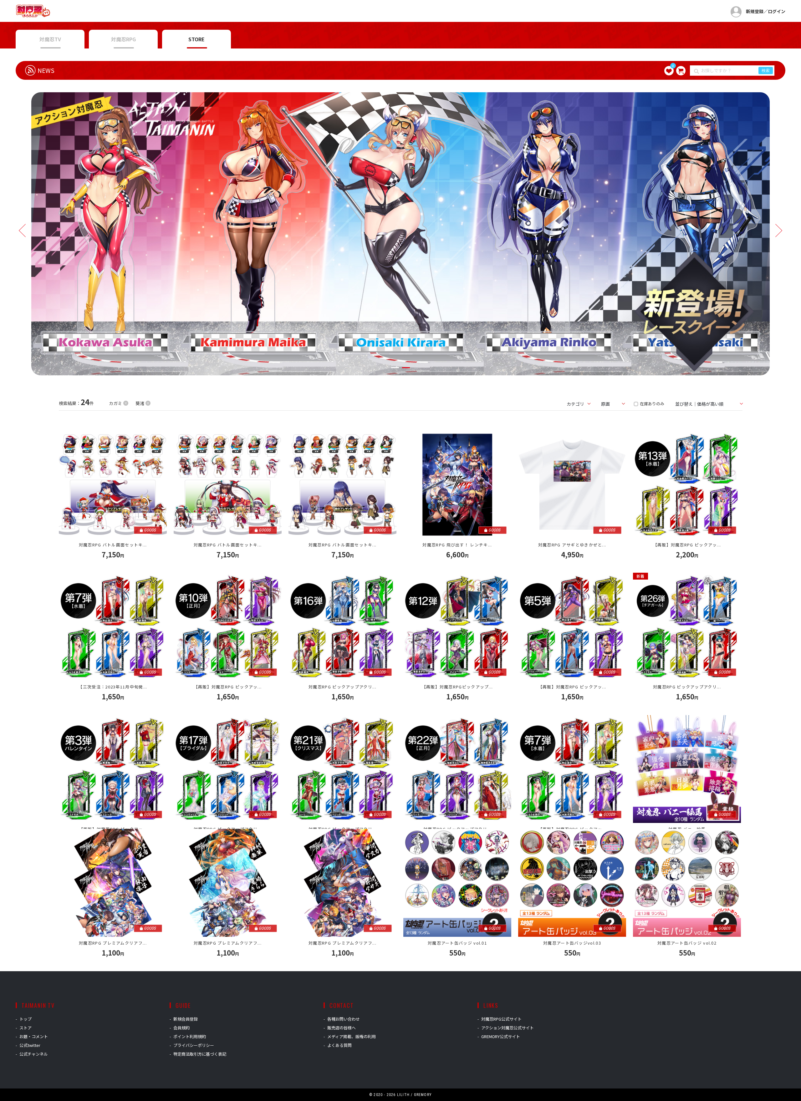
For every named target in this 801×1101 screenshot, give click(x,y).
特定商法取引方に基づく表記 (199, 1054)
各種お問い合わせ (343, 1019)
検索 (766, 70)
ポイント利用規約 (189, 1036)
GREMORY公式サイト (500, 1036)
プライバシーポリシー (193, 1045)
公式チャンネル (33, 1054)
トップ (25, 1019)
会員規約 (181, 1028)
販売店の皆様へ (341, 1028)
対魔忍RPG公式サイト (501, 1019)
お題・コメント (33, 1036)
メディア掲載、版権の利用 (351, 1036)
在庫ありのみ (651, 404)
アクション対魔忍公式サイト (507, 1028)
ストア (25, 1028)
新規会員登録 (185, 1019)
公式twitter (29, 1045)
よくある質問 (339, 1045)
